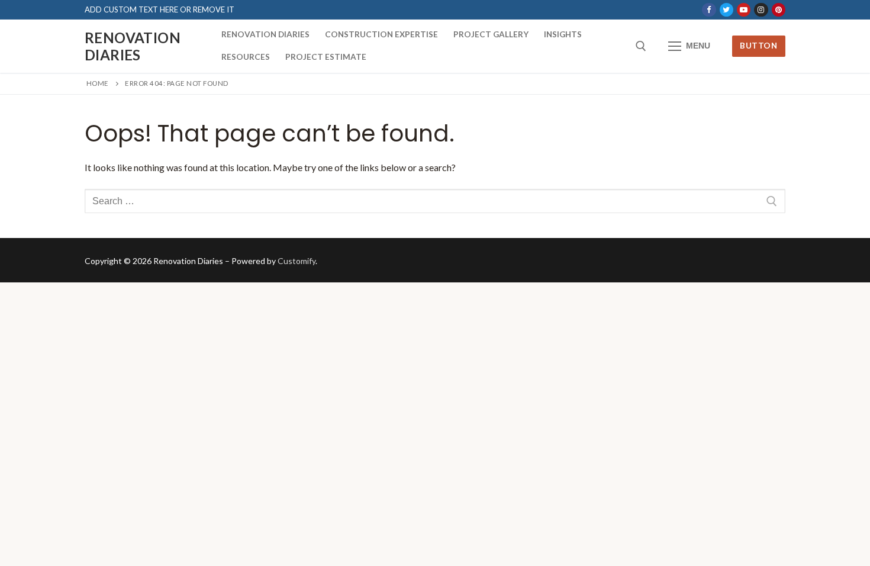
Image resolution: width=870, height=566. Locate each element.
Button (758, 45)
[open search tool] (641, 46)
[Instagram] (761, 10)
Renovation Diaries (133, 46)
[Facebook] (709, 10)
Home (97, 83)
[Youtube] (743, 10)
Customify (296, 261)
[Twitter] (726, 10)
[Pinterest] (778, 10)
